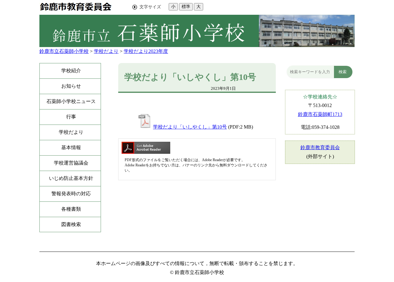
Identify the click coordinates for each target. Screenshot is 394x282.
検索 (343, 72)
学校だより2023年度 (146, 51)
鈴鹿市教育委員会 (320, 147)
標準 (186, 6)
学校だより (106, 51)
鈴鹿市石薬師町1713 (320, 114)
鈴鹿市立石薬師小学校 (64, 51)
